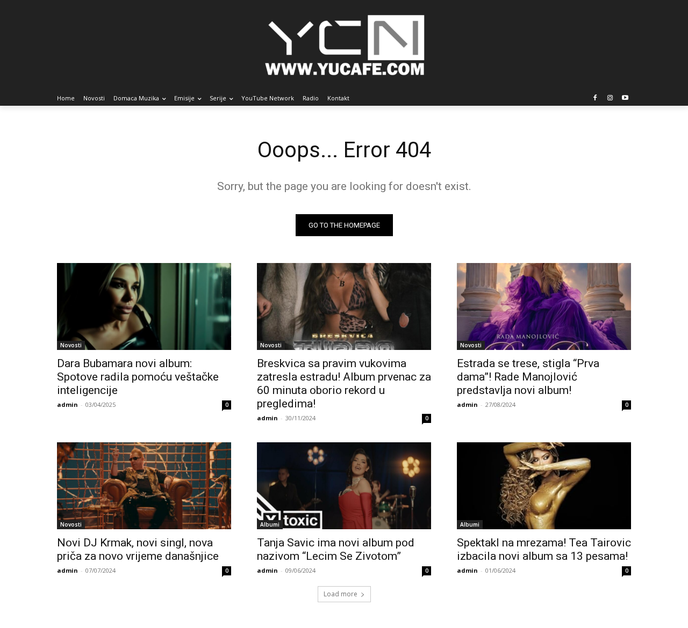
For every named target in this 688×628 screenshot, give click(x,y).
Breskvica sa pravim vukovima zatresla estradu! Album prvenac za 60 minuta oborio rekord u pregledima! (344, 383)
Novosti (71, 345)
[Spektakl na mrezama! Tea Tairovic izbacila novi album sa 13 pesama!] (544, 485)
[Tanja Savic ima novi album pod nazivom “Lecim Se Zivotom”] (344, 485)
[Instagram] (610, 98)
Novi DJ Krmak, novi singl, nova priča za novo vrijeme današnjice (138, 549)
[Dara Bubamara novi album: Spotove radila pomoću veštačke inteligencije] (144, 306)
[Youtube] (625, 98)
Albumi (270, 524)
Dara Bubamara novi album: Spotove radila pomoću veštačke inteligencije (138, 377)
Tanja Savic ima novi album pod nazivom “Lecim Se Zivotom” (335, 549)
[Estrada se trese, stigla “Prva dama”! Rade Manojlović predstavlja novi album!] (544, 306)
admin (67, 404)
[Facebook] (595, 98)
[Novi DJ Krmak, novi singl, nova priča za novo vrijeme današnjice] (144, 485)
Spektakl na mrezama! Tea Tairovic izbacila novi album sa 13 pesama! (544, 549)
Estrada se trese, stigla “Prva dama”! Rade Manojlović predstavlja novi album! (528, 377)
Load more (340, 593)
